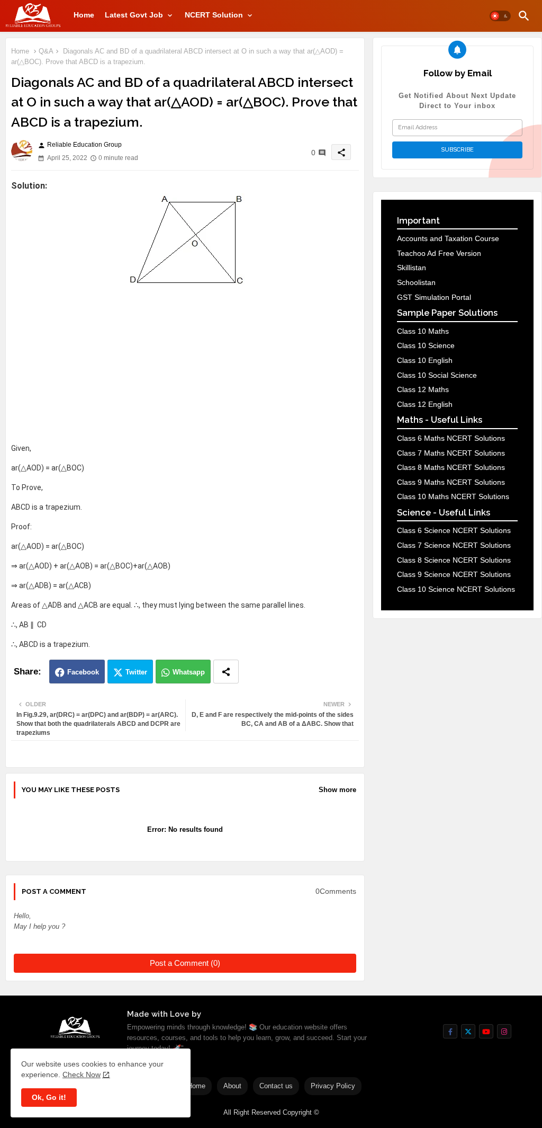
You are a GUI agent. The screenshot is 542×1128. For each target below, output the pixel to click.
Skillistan (411, 267)
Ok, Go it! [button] (49, 1097)
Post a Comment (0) (185, 962)
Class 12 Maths (423, 389)
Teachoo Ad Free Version (439, 253)
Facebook (83, 672)
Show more (337, 790)
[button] (500, 16)
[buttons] (450, 1031)
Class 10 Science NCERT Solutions (456, 589)
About (232, 1086)
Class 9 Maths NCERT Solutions (451, 482)
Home (84, 15)
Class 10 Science (426, 345)
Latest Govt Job (134, 15)
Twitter (136, 672)
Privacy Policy (333, 1086)
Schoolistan (416, 282)
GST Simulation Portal (434, 297)
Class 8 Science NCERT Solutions (454, 560)
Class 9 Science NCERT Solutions (454, 574)
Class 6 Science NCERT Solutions (454, 530)
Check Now (81, 1074)
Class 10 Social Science (437, 375)
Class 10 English (425, 360)
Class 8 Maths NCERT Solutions (451, 467)
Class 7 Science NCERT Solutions (454, 545)
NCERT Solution (214, 15)
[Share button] (226, 671)
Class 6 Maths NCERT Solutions (451, 438)
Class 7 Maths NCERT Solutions (451, 453)
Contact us (276, 1086)
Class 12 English (425, 404)
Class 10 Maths (423, 331)
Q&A (46, 51)
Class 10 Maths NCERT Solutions (453, 496)
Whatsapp (189, 672)
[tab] (84, 15)
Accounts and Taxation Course (448, 238)
